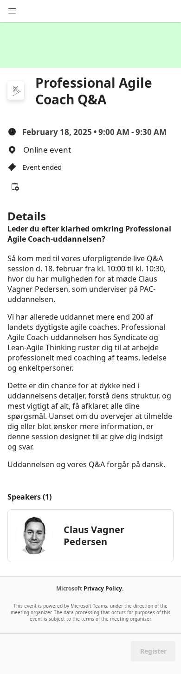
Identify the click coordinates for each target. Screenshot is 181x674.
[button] (14, 186)
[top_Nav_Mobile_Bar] (12, 11)
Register (153, 651)
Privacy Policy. (103, 588)
